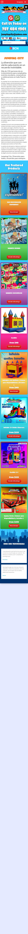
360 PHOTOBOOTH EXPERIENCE (14, 203)
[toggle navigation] (25, 2)
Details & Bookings (14, 257)
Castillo (14, 338)
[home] (2, 2)
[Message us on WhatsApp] (17, 18)
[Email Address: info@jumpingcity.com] (14, 34)
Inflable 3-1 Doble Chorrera (14, 427)
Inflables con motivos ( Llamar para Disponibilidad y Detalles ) (14, 382)
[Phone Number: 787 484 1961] (14, 29)
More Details (14, 212)
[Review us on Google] (11, 18)
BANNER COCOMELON (14, 293)
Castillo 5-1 (14, 472)
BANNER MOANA (14, 248)
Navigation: (20, 2)
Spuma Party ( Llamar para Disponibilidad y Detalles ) (14, 517)
